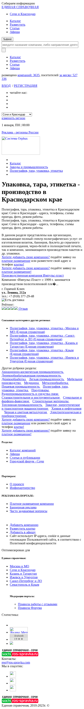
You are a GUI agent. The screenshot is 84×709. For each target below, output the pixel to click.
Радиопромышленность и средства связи (30, 394)
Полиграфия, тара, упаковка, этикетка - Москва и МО (44, 330)
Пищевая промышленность (21, 386)
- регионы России (20, 132)
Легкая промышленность (47, 379)
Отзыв (23, 308)
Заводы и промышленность (29, 167)
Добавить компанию (24, 525)
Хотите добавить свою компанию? (26, 257)
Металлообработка (55, 383)
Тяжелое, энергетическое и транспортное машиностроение (41, 406)
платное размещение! (16, 271)
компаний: (29, 75)
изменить (13, 118)
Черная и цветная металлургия (26, 412)
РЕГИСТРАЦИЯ (25, 85)
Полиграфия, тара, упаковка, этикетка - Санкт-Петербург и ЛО (42, 337)
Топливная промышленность (22, 405)
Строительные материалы (50, 401)
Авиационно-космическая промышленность (33, 372)
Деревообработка (14, 379)
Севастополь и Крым (24, 584)
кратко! (19, 264)
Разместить (17, 24)
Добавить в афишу (23, 532)
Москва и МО (19, 566)
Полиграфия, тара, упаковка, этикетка (36, 170)
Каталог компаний (23, 450)
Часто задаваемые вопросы (28, 511)
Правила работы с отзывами (37, 604)
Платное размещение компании (32, 503)
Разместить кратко (22, 528)
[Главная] (11, 159)
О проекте (17, 484)
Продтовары (40, 390)
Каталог (15, 21)
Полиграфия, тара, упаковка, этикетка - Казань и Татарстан (44, 344)
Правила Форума (30, 608)
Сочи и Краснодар (22, 14)
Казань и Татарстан (23, 573)
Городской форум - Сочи (27, 461)
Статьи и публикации (25, 457)
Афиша (15, 32)
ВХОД (6, 85)
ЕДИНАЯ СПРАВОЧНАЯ (20, 7)
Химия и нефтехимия (66, 408)
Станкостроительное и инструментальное (31, 397)
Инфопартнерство (22, 488)
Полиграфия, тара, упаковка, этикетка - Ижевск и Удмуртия (44, 359)
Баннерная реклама (23, 507)
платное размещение (16, 260)
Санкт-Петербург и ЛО (26, 581)
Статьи (15, 28)
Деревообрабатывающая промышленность (32, 375)
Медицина (32, 383)
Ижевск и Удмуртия (24, 577)
